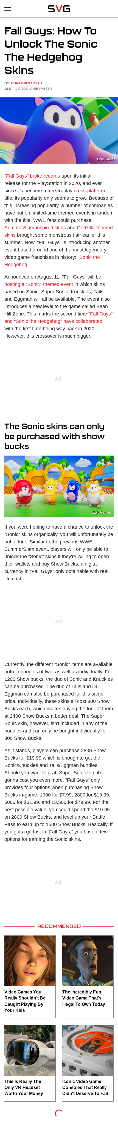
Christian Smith (26, 83)
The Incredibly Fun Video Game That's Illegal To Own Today (83, 998)
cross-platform (89, 190)
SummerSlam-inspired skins (35, 227)
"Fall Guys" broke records (32, 176)
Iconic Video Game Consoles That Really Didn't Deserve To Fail (85, 1087)
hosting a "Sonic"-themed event (38, 284)
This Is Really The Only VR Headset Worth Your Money (23, 1087)
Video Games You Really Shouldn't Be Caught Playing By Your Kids (25, 1001)
